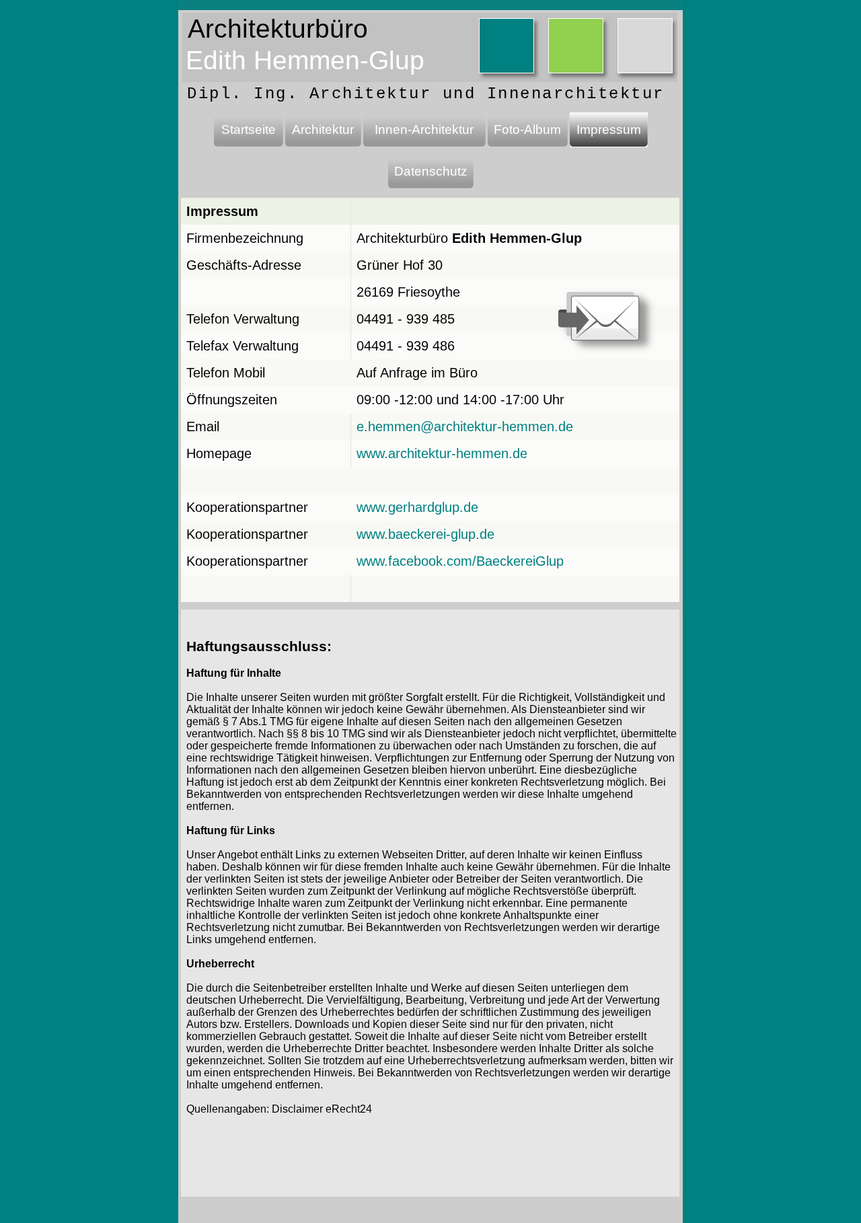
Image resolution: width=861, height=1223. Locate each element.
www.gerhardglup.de (417, 507)
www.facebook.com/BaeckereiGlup (460, 561)
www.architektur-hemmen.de (442, 453)
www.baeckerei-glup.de (425, 534)
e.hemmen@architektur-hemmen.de (465, 426)
